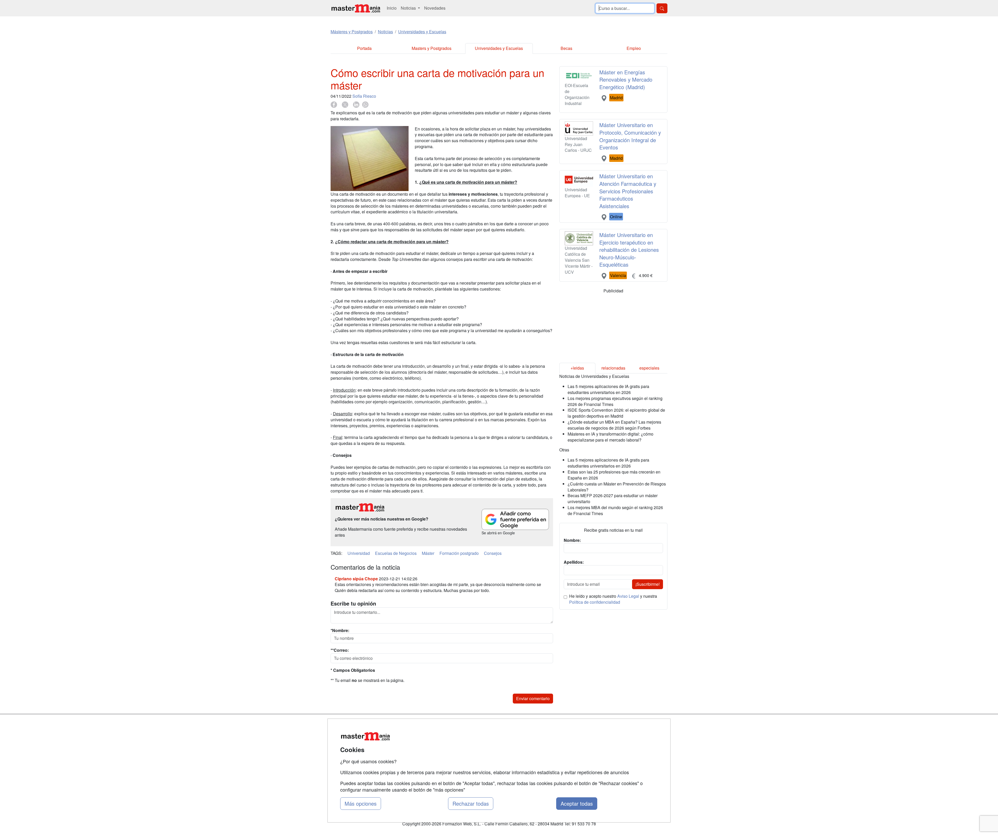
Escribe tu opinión (353, 603)
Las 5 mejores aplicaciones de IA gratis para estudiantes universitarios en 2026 (608, 389)
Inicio (392, 8)
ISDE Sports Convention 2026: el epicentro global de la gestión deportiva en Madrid (616, 413)
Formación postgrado (459, 553)
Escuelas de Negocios (396, 553)
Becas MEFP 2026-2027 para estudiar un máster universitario (613, 498)
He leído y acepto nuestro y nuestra (613, 599)
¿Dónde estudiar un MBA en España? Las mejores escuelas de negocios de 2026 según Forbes (614, 425)
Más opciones (361, 803)
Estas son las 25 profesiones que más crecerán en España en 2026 (614, 475)
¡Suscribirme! (647, 584)
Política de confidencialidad (594, 602)
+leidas (577, 368)
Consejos (493, 553)
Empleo (634, 48)
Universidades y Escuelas (499, 48)
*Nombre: (340, 630)
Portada (364, 48)
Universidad (358, 553)
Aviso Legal (628, 596)
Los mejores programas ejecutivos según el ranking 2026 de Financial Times (615, 401)
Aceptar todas (577, 803)
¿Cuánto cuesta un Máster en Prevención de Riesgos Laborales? (617, 487)
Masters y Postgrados (431, 48)
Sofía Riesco (364, 96)
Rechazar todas (470, 803)
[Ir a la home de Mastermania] (355, 8)
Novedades (434, 8)
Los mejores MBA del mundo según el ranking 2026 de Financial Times (615, 510)
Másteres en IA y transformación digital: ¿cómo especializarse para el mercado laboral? (610, 437)
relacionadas (613, 368)
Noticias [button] (409, 8)
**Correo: (340, 650)
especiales (649, 368)
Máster (428, 553)
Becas (566, 48)
